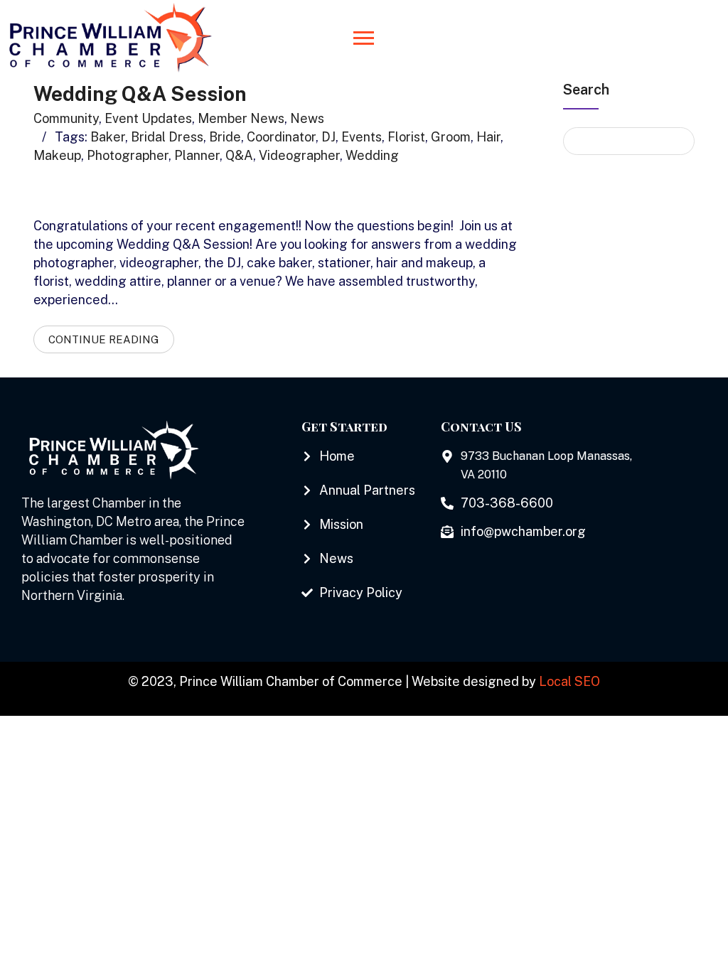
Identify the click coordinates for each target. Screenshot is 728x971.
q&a (239, 155)
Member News (241, 118)
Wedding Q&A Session (140, 93)
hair (488, 136)
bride (225, 136)
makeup (57, 155)
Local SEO (569, 681)
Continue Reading (103, 339)
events (361, 136)
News (307, 118)
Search (586, 89)
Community (66, 118)
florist (406, 136)
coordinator (281, 136)
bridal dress (167, 136)
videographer (299, 155)
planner (197, 155)
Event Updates (148, 118)
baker (107, 136)
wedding (372, 155)
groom (451, 136)
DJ (328, 136)
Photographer (127, 155)
